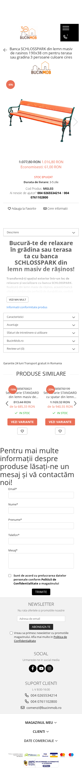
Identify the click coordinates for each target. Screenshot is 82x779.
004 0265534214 (43, 695)
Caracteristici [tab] (15, 317)
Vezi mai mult (17, 299)
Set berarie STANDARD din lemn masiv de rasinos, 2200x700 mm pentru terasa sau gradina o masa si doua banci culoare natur (22, 395)
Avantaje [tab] (12, 325)
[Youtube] (41, 668)
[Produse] (66, 29)
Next (75, 121)
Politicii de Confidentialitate (35, 581)
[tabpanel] (41, 117)
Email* (12, 489)
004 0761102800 (43, 701)
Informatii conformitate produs (27, 307)
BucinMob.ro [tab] (15, 341)
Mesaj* (12, 550)
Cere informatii (57, 208)
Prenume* (15, 520)
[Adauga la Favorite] (22, 431)
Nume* (13, 504)
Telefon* (13, 535)
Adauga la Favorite (23, 208)
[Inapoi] (3, 50)
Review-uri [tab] (15, 349)
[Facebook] (33, 668)
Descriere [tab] (13, 232)
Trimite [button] (41, 592)
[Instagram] (49, 668)
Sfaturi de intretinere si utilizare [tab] (27, 333)
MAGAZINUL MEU (39, 722)
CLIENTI (39, 731)
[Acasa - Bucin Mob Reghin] (28, 32)
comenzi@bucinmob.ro (43, 707)
